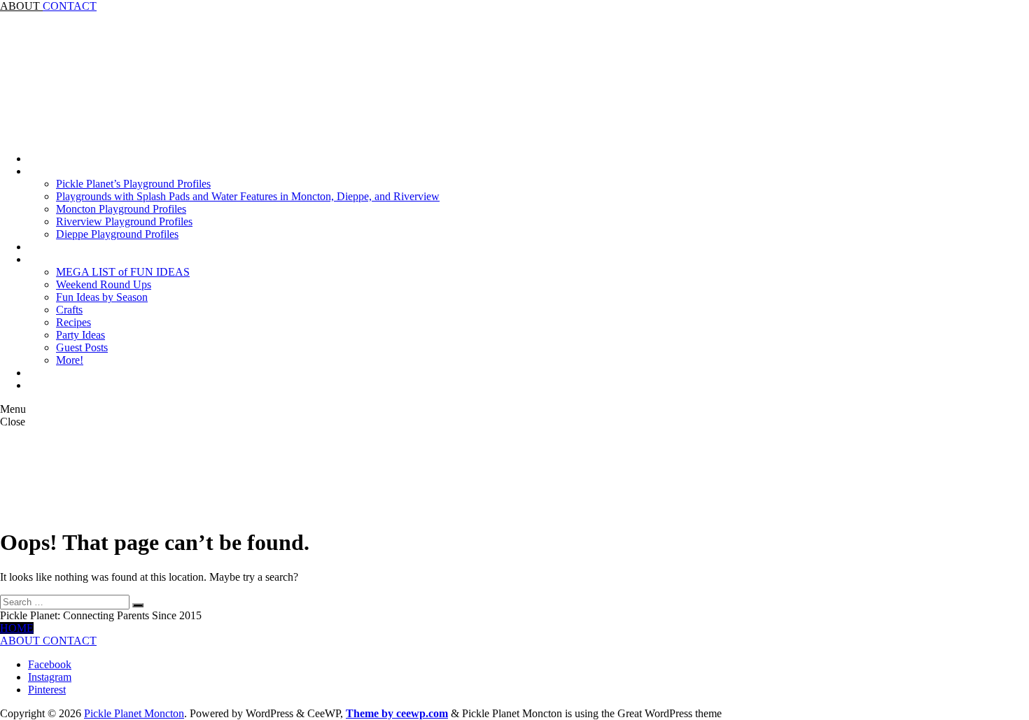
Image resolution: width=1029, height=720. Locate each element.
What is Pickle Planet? (77, 385)
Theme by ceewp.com (397, 713)
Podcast (45, 247)
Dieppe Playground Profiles (117, 234)
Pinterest (47, 690)
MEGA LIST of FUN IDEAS (123, 272)
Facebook (49, 664)
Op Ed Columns (64, 373)
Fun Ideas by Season (102, 297)
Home (41, 158)
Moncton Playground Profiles (121, 209)
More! (69, 360)
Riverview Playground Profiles (124, 221)
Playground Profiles (71, 171)
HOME (17, 628)
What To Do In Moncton (83, 259)
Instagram (49, 677)
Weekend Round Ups (103, 284)
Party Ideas (80, 335)
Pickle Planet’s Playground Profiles (133, 184)
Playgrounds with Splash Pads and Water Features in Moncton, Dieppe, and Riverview (248, 196)
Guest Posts (82, 347)
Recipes (73, 322)
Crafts (69, 310)
